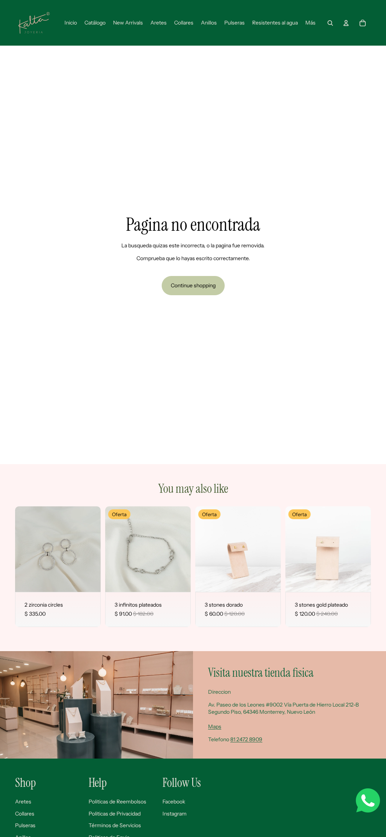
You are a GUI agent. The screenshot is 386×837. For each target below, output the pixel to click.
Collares (24, 813)
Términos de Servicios (115, 825)
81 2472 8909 (246, 739)
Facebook (173, 801)
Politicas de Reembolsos (117, 801)
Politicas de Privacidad (115, 813)
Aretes (23, 801)
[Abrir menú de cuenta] (346, 23)
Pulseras (25, 825)
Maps (214, 726)
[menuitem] (310, 23)
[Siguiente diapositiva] (95, 549)
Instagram (174, 813)
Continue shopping (193, 285)
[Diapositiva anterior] (21, 549)
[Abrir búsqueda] (330, 23)
